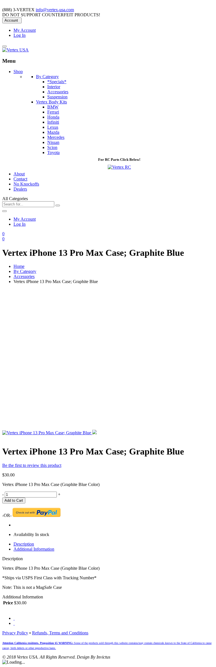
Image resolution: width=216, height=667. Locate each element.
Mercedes (55, 137)
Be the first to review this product (31, 465)
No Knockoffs (26, 184)
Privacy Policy (15, 632)
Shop (18, 71)
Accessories (57, 91)
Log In (20, 35)
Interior (53, 86)
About (19, 173)
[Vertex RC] (119, 167)
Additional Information (34, 549)
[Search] (57, 205)
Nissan (53, 142)
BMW (52, 107)
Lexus (52, 127)
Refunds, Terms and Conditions (60, 632)
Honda (53, 117)
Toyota (53, 152)
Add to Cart (13, 500)
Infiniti (53, 122)
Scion (52, 147)
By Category (25, 271)
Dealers (20, 189)
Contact (20, 179)
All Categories (15, 198)
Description (24, 544)
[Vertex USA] (15, 50)
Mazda (53, 132)
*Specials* (56, 81)
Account (11, 20)
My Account (25, 30)
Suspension (57, 96)
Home (19, 266)
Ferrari (53, 112)
